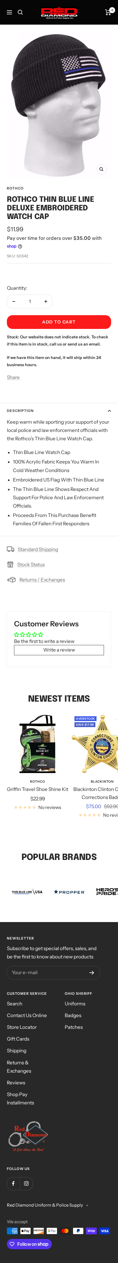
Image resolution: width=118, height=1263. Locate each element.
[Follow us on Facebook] (13, 1183)
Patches (74, 1027)
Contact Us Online (27, 1015)
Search (14, 1004)
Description (20, 410)
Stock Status (31, 564)
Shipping (16, 1050)
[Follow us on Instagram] (26, 1183)
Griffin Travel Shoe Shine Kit (37, 789)
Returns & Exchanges (19, 1067)
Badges (73, 1015)
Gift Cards (18, 1039)
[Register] (91, 973)
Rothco (15, 188)
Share (13, 377)
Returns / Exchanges (42, 580)
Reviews (16, 1083)
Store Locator (22, 1027)
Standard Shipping (38, 549)
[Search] (20, 12)
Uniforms (75, 1004)
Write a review (59, 650)
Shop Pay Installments (20, 1099)
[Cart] (108, 12)
